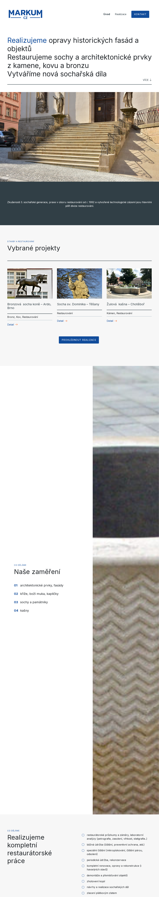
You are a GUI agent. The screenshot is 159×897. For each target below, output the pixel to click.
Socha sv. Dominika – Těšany (78, 304)
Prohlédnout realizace (79, 340)
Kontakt (140, 14)
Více (146, 79)
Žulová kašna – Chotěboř (126, 304)
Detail (10, 324)
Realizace (120, 14)
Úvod (106, 14)
